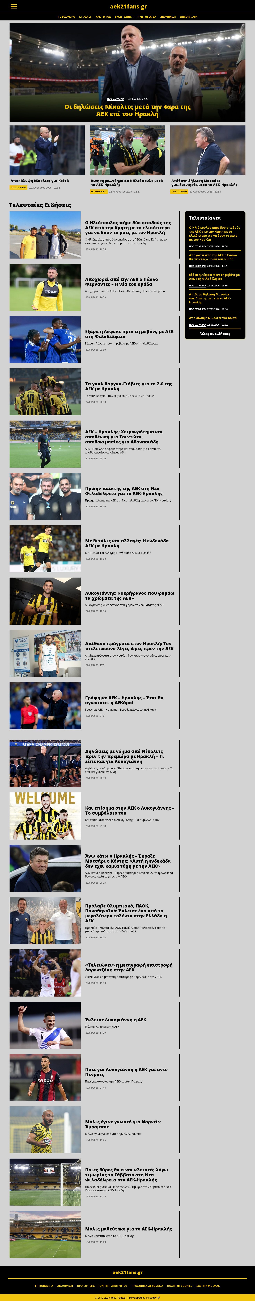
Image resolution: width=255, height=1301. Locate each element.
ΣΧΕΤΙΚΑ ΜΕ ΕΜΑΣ (208, 1285)
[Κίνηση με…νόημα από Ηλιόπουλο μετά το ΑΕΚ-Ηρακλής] (127, 150)
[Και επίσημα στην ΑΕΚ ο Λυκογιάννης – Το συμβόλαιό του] (45, 816)
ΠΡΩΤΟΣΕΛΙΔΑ (147, 16)
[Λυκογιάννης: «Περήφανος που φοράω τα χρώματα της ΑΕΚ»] (45, 601)
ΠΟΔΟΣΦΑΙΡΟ (66, 16)
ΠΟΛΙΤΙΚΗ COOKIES (179, 1285)
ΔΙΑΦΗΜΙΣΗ (168, 16)
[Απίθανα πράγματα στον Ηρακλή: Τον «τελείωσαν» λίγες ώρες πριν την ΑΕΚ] (45, 653)
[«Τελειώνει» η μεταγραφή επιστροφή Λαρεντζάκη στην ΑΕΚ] (45, 973)
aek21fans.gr (128, 1272)
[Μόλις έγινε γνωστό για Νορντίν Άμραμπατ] (45, 1130)
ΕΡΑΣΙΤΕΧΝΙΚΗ (124, 16)
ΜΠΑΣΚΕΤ (85, 16)
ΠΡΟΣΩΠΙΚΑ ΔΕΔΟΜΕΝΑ (147, 1285)
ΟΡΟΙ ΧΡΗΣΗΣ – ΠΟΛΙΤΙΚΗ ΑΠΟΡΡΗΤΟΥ (102, 1285)
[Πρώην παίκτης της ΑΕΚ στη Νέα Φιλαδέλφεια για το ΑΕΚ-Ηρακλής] (45, 496)
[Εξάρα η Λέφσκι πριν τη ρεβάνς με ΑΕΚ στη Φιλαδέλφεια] (45, 339)
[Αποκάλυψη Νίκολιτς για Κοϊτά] (47, 150)
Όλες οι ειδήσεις (215, 334)
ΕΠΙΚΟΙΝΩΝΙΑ (188, 16)
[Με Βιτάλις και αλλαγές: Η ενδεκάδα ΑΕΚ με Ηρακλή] (45, 548)
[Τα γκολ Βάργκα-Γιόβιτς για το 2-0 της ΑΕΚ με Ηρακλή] (45, 392)
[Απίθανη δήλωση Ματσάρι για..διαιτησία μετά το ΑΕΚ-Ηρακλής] (207, 150)
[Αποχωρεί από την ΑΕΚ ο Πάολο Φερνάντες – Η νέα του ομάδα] (45, 287)
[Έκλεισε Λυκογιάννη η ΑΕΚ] (45, 1025)
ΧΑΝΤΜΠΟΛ (103, 16)
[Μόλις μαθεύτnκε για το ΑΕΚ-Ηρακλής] (45, 1234)
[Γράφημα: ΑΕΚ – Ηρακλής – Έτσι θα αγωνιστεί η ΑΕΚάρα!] (45, 705)
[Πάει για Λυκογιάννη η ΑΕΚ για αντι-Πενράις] (45, 1077)
